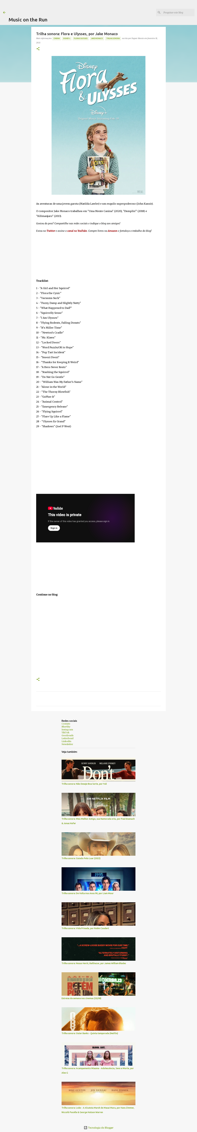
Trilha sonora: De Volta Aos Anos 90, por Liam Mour (88, 893)
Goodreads (67, 735)
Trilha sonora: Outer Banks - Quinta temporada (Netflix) (90, 1033)
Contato (66, 723)
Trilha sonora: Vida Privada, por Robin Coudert (85, 928)
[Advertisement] (65, 7)
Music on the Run (28, 19)
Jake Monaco (97, 38)
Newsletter (67, 744)
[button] (38, 49)
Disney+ (66, 38)
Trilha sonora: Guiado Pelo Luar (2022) (81, 858)
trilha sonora (113, 38)
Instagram (67, 729)
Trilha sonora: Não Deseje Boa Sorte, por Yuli (84, 784)
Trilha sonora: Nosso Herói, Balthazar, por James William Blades (94, 963)
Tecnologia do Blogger (100, 1127)
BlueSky (66, 726)
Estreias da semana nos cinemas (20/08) (81, 998)
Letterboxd (67, 738)
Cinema (57, 38)
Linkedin (66, 741)
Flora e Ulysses (81, 38)
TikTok (65, 732)
